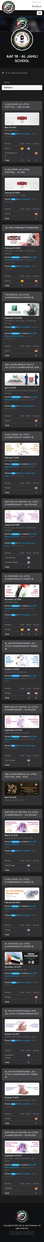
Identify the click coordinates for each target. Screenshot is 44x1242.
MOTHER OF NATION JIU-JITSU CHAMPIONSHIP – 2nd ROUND (21, 503)
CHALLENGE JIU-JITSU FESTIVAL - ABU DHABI (17, 105)
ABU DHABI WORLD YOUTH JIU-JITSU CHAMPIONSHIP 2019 (22, 366)
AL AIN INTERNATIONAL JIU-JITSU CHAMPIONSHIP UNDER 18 (21, 646)
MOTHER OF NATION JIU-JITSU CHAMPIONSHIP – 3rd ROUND (21, 813)
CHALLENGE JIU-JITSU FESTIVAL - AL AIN (17, 171)
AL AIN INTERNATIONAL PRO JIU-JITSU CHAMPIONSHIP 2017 (22, 1012)
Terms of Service (16, 1233)
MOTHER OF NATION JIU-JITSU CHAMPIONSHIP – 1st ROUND (21, 708)
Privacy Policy (28, 1233)
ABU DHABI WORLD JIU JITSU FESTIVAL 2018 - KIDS (21, 775)
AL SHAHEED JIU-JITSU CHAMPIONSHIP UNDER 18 (19, 577)
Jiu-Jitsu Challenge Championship (21, 227)
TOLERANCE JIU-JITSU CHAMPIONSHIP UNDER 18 (19, 296)
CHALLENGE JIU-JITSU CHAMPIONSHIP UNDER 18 (19, 436)
